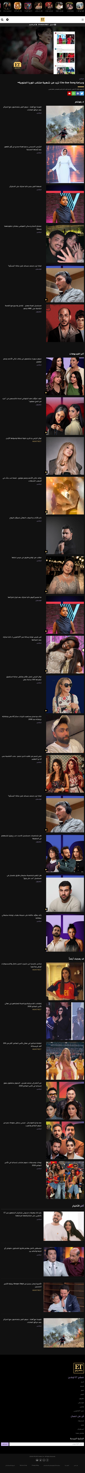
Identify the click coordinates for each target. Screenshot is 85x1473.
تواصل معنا (80, 1433)
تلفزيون (81, 1399)
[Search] (14, 19)
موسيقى (38, 269)
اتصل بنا (67, 1465)
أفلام (82, 1394)
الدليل (52, 25)
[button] (82, 93)
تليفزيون (38, 312)
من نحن (76, 1465)
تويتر (82, 1425)
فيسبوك (81, 1421)
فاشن (82, 1407)
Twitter (40, 1460)
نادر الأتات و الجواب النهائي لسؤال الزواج (25, 518)
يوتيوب (37, 1460)
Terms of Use (23, 1465)
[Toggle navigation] (82, 19)
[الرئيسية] (42, 19)
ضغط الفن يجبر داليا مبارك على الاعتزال (25, 187)
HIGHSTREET (44, 25)
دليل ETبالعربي (79, 1411)
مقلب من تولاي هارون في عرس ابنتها (26, 558)
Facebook (47, 1460)
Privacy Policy (35, 1465)
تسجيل (4, 1444)
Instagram (44, 1460)
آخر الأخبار (32, 25)
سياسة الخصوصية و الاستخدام (52, 1465)
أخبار (82, 1382)
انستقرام (81, 1429)
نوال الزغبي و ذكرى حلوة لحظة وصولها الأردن (23, 438)
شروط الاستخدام (10, 1465)
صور (82, 1390)
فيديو (7, 19)
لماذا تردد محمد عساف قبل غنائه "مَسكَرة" (24, 266)
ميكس (81, 79)
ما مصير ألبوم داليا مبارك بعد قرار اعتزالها (24, 597)
